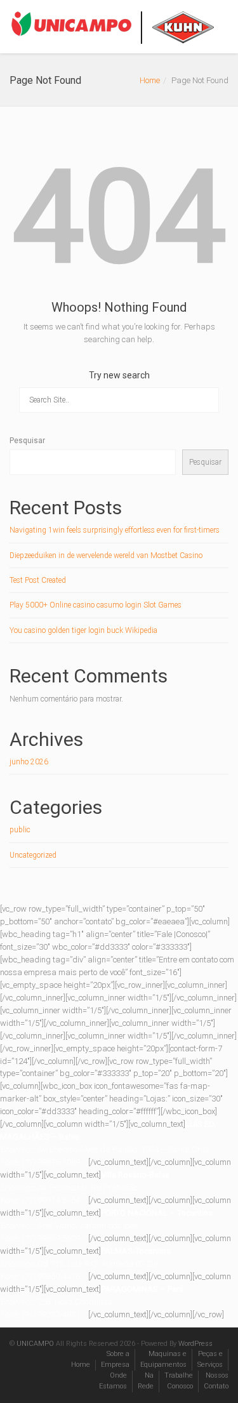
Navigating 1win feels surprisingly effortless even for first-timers (115, 530)
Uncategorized (33, 855)
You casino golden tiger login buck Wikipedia (83, 630)
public (20, 829)
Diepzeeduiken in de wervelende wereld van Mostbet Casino (106, 555)
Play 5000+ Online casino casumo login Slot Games (96, 605)
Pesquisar (27, 440)
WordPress (195, 1344)
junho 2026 (29, 761)
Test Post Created (38, 580)
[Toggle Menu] (219, 27)
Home (150, 80)
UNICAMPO (35, 1344)
